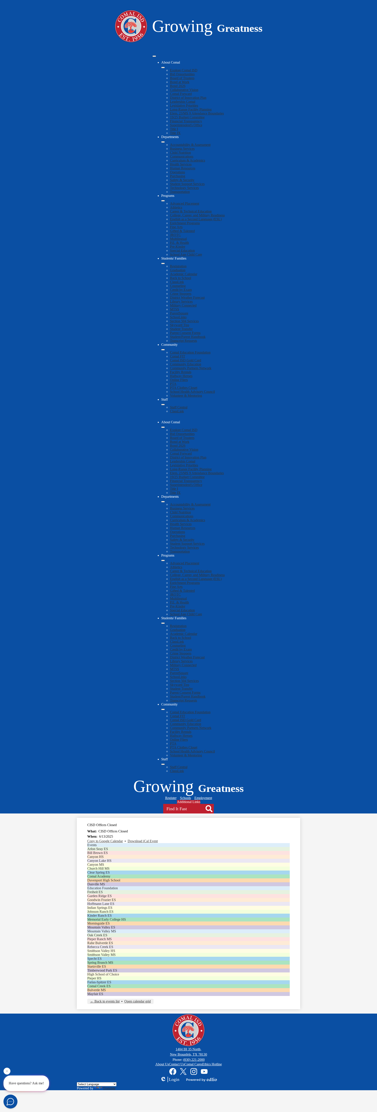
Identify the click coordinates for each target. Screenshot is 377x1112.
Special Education (182, 250)
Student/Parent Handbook (188, 337)
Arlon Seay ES (97, 849)
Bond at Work (179, 82)
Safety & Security (182, 180)
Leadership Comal (182, 101)
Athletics (176, 207)
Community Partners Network (190, 368)
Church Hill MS (98, 868)
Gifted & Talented (182, 231)
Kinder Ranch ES (99, 915)
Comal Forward (181, 94)
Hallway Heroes (181, 376)
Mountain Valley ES (101, 927)
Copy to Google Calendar (105, 841)
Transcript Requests (183, 341)
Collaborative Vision (184, 90)
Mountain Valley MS (101, 931)
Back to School (180, 278)
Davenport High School (103, 880)
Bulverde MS (96, 990)
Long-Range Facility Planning (191, 109)
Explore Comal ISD (183, 70)
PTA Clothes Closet (183, 388)
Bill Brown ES (97, 853)
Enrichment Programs (185, 223)
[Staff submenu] (163, 404)
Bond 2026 (177, 86)
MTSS (174, 309)
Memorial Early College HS (106, 919)
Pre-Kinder (177, 246)
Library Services (181, 301)
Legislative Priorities (184, 105)
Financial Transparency (186, 121)
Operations (177, 172)
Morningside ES (98, 923)
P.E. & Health (179, 243)
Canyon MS (95, 864)
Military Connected (183, 305)
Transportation (180, 192)
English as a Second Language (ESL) (196, 219)
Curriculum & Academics (187, 160)
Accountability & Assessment (190, 145)
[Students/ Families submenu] (163, 263)
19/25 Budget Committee (187, 117)
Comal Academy (98, 876)
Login (174, 1079)
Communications (181, 156)
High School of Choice (103, 974)
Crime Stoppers (180, 293)
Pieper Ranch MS (99, 939)
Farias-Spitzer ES (99, 982)
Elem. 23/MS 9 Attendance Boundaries (197, 113)
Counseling (178, 286)
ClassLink (177, 282)
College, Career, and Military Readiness (197, 215)
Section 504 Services (184, 321)
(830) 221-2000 (194, 1059)
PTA (173, 384)
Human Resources (182, 168)
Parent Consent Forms (185, 333)
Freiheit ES (95, 892)
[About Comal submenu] (163, 67)
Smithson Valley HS (101, 951)
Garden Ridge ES (99, 896)
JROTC (175, 235)
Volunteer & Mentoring (186, 395)
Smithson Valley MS (101, 955)
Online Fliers (179, 380)
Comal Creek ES (99, 986)
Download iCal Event (143, 841)
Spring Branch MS (100, 962)
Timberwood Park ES (102, 970)
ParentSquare (179, 313)
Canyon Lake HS (99, 860)
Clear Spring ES (98, 872)
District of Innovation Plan (188, 98)
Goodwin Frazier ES (101, 900)
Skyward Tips (179, 325)
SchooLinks (178, 317)
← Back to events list (105, 1001)
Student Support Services (187, 184)
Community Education (185, 364)
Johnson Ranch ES (100, 911)
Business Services (182, 148)
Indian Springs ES (99, 908)
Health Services (181, 164)
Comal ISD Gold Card (185, 360)
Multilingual (178, 239)
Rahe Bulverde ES (100, 943)
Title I (174, 129)
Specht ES (94, 958)
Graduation (177, 270)
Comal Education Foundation (190, 352)
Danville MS (96, 884)
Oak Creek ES (97, 935)
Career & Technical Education (191, 211)
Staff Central (178, 407)
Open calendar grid (137, 1001)
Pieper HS (94, 978)
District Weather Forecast (187, 297)
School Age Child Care (186, 254)
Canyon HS (95, 857)
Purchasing (177, 176)
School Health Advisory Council (192, 391)
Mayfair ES (95, 994)
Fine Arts (176, 227)
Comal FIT (177, 356)
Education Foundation (102, 888)
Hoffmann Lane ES (100, 904)
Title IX (175, 133)
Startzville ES (96, 966)
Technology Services (184, 188)
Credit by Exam (181, 290)
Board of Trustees (182, 78)
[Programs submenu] (163, 200)
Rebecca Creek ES (100, 947)
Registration (178, 266)
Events (92, 845)
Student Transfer (181, 329)
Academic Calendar (183, 274)
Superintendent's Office (186, 125)
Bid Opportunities (182, 74)
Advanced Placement (184, 203)
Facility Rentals (180, 372)
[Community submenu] (163, 349)
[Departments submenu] (163, 142)
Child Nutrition (180, 152)
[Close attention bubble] (6, 1072)
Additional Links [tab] (188, 802)
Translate (109, 1088)
